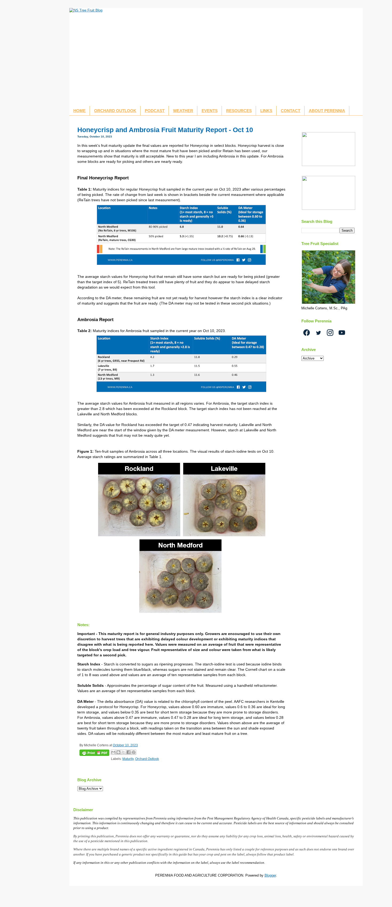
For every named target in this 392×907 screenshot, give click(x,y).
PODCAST (155, 110)
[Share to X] (123, 752)
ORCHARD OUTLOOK (115, 110)
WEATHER (183, 110)
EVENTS (210, 110)
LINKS (266, 110)
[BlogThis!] (118, 752)
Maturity (128, 758)
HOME (79, 110)
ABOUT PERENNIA (327, 110)
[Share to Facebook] (128, 752)
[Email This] (113, 752)
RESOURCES (239, 110)
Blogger (270, 875)
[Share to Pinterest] (133, 752)
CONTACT (290, 110)
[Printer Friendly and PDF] (94, 754)
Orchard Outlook (147, 758)
